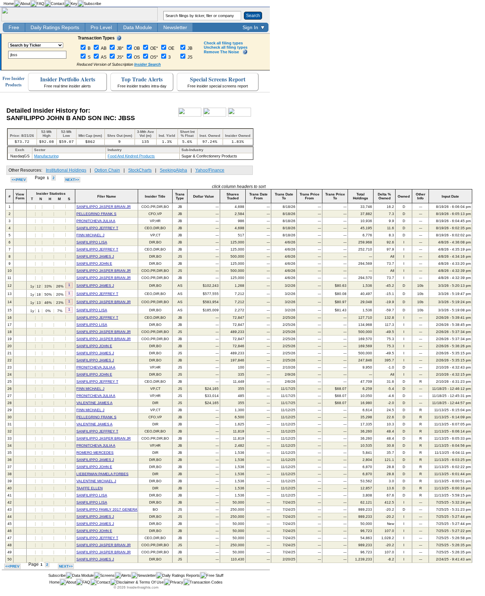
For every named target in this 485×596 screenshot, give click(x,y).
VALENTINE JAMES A (94, 403)
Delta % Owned (384, 196)
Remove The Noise (221, 52)
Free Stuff (214, 575)
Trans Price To (335, 196)
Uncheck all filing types (225, 47)
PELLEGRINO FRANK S (96, 214)
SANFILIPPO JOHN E (94, 263)
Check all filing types (223, 43)
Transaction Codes (206, 582)
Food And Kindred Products (131, 156)
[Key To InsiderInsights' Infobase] (118, 39)
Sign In (250, 27)
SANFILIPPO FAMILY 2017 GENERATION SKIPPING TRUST (126, 509)
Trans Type (180, 196)
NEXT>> (72, 180)
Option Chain (107, 170)
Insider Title (155, 196)
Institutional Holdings (66, 170)
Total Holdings (360, 196)
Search (253, 15)
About (25, 3)
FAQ (40, 3)
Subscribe (92, 3)
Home (9, 3)
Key (74, 3)
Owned (404, 196)
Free (14, 27)
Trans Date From (258, 196)
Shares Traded (233, 196)
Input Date (450, 196)
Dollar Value (203, 196)
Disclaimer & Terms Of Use (140, 582)
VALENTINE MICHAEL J (96, 481)
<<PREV (19, 180)
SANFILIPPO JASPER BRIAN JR (103, 207)
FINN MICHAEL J (90, 235)
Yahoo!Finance (209, 170)
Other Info (420, 196)
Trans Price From (310, 196)
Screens (107, 575)
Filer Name (106, 196)
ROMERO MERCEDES (95, 453)
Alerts (126, 575)
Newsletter (175, 27)
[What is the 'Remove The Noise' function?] (245, 52)
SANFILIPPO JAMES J (95, 256)
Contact (57, 3)
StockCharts (140, 170)
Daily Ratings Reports (55, 27)
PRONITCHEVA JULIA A (95, 221)
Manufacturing (46, 156)
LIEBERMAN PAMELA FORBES (102, 474)
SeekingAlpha (173, 170)
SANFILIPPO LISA (91, 242)
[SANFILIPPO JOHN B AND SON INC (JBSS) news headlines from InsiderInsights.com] (189, 115)
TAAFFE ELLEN (89, 488)
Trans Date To (284, 196)
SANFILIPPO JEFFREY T (97, 228)
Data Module (137, 27)
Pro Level (101, 27)
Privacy (176, 582)
